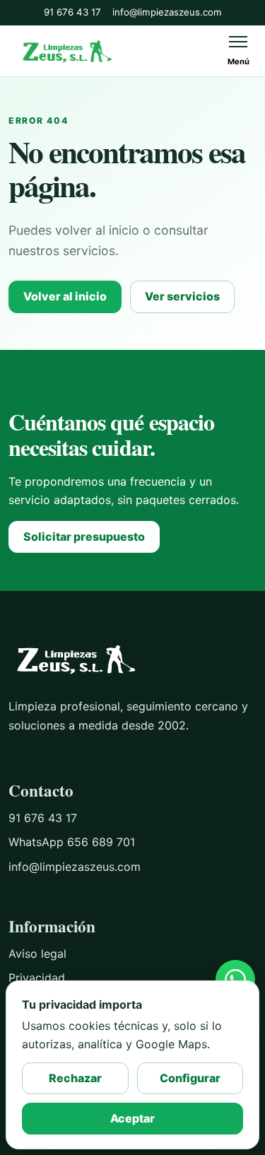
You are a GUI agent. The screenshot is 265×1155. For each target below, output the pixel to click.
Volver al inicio (65, 296)
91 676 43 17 (72, 12)
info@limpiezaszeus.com (167, 12)
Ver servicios (182, 296)
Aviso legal (37, 953)
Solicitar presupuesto (84, 536)
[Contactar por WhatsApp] (235, 979)
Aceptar (132, 1118)
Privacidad (36, 978)
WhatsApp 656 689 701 (71, 842)
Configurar (190, 1078)
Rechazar (75, 1078)
